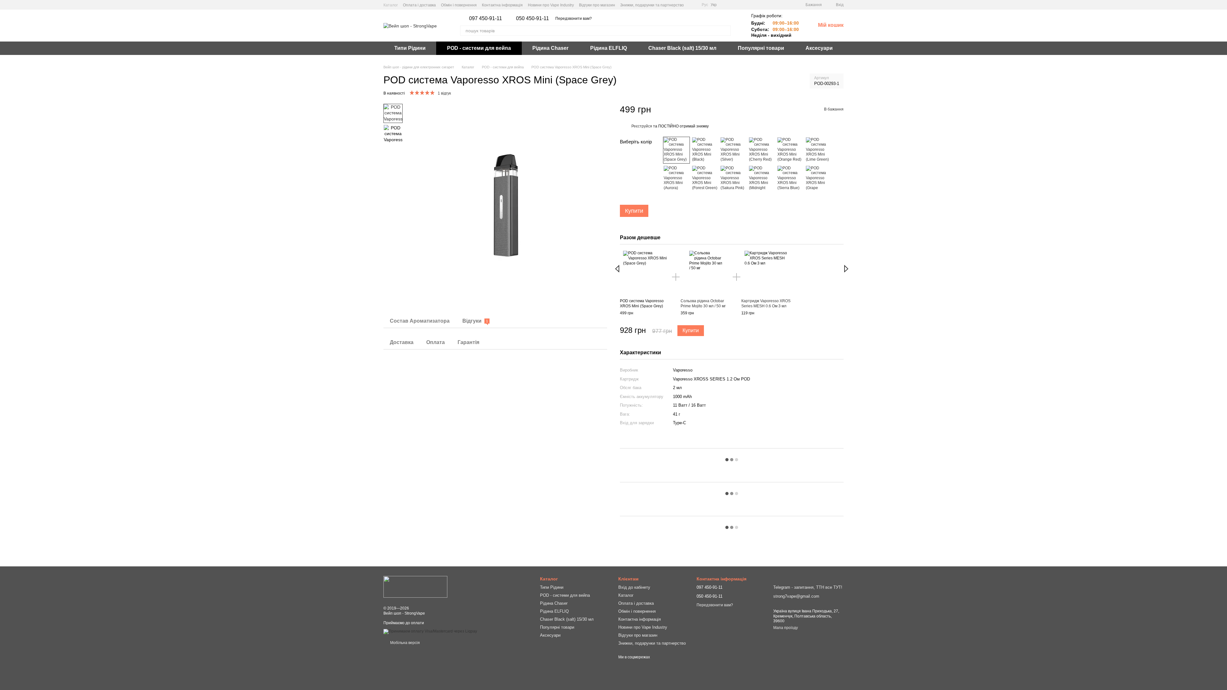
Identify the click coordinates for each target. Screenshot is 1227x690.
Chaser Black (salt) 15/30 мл (682, 48)
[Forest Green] (704, 178)
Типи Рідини (410, 48)
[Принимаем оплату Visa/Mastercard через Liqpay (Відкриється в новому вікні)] (430, 631)
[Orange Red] (790, 150)
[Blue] (761, 178)
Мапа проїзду (785, 627)
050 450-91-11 (532, 18)
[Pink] (733, 178)
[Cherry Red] (761, 150)
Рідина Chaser (550, 48)
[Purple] (818, 178)
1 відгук (444, 93)
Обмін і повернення (459, 5)
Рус (705, 5)
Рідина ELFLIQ (608, 48)
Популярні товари (761, 48)
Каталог (390, 5)
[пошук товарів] (726, 31)
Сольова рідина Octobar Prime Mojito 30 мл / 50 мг (703, 303)
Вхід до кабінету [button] (634, 587)
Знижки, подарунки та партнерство (652, 5)
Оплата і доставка (419, 5)
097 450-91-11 (485, 18)
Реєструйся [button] (641, 126)
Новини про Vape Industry (551, 5)
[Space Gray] (676, 150)
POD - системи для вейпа (479, 48)
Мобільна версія (404, 642)
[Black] (704, 150)
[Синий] (790, 178)
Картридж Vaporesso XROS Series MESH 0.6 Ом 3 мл (766, 303)
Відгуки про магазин (597, 5)
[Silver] (733, 150)
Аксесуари (819, 48)
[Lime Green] (818, 150)
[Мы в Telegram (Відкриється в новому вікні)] (692, 4)
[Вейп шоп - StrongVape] (415, 586)
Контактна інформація (502, 5)
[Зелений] (676, 178)
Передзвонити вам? (573, 18)
